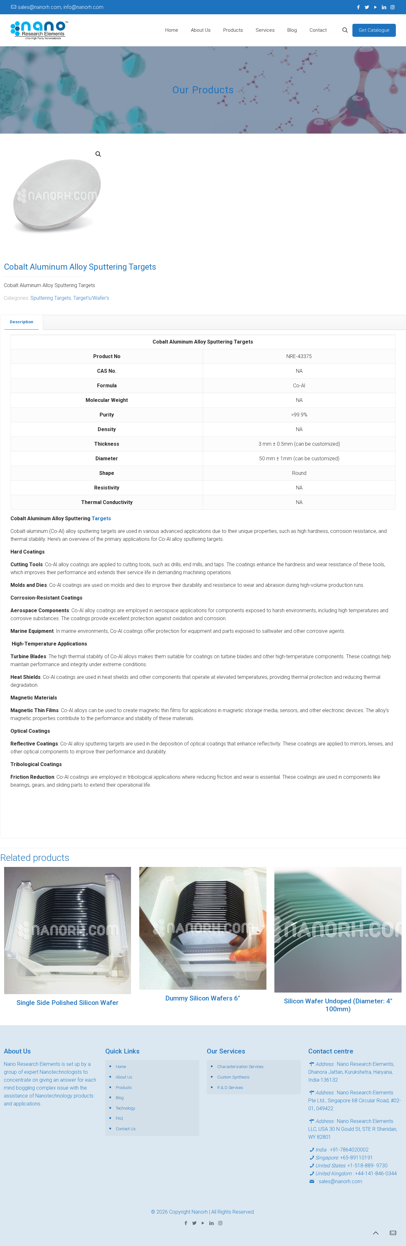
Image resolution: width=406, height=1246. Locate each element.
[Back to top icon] (375, 1233)
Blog (120, 1097)
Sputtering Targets (50, 298)
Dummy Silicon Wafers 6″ (202, 998)
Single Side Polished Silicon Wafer (67, 1003)
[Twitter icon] (366, 7)
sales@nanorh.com (340, 1181)
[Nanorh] (39, 30)
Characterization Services (240, 1066)
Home (121, 1066)
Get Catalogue (374, 30)
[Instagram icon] (392, 7)
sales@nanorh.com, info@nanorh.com (60, 7)
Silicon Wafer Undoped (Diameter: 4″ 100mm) (338, 1005)
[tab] (21, 322)
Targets (101, 518)
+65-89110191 (356, 1158)
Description (21, 321)
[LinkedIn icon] (384, 7)
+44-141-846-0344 (376, 1174)
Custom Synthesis (233, 1077)
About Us (124, 1077)
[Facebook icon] (358, 7)
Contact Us (126, 1128)
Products (124, 1087)
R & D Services (230, 1087)
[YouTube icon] (375, 7)
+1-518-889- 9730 (367, 1166)
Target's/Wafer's (91, 298)
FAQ (119, 1118)
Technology (125, 1108)
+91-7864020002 (349, 1150)
